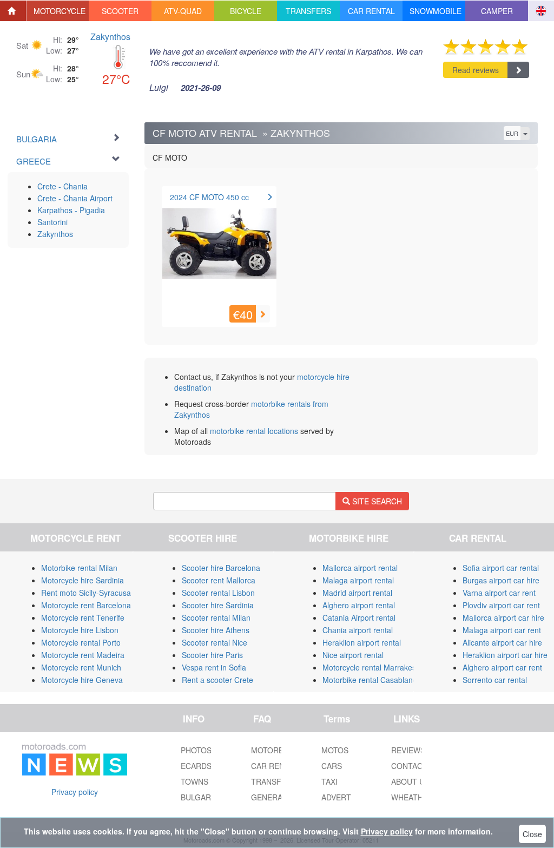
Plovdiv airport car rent (501, 605)
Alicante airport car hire (502, 642)
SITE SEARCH (376, 501)
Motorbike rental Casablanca (371, 679)
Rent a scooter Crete (217, 679)
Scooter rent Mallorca (218, 580)
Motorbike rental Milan (79, 567)
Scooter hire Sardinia (218, 605)
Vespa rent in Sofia (214, 667)
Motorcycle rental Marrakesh (371, 667)
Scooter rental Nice (214, 642)
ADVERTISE (342, 797)
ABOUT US (410, 781)
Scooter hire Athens (215, 630)
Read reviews (475, 69)
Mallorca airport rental (360, 567)
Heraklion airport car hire (505, 654)
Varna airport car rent (499, 592)
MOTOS (334, 750)
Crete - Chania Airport (75, 198)
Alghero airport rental (358, 605)
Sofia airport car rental (501, 567)
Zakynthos (110, 36)
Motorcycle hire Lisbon (79, 630)
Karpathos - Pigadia (71, 210)
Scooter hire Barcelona (221, 567)
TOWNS (194, 781)
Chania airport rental (357, 630)
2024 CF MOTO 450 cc (209, 197)
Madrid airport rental (357, 592)
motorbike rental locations (254, 430)
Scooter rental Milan (216, 617)
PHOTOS (196, 750)
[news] (74, 757)
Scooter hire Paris (212, 654)
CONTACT (409, 765)
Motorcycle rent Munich (81, 667)
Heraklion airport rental (361, 642)
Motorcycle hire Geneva (82, 679)
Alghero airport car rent (502, 667)
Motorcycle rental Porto (81, 642)
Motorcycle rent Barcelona (86, 605)
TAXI (329, 781)
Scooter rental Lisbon (218, 592)
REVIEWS (408, 750)
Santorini (52, 221)
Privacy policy (74, 791)
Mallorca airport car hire (503, 617)
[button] (58, 11)
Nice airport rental (353, 654)
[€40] (219, 248)
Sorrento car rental (495, 679)
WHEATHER (412, 797)
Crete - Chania (62, 186)
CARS (331, 765)
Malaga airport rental (358, 580)
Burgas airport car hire (501, 580)
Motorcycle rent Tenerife (82, 617)
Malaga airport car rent (502, 630)
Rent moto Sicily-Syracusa (86, 592)
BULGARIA (199, 797)
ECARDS (196, 765)
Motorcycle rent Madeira (82, 654)
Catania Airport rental (358, 617)
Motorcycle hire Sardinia (82, 580)
